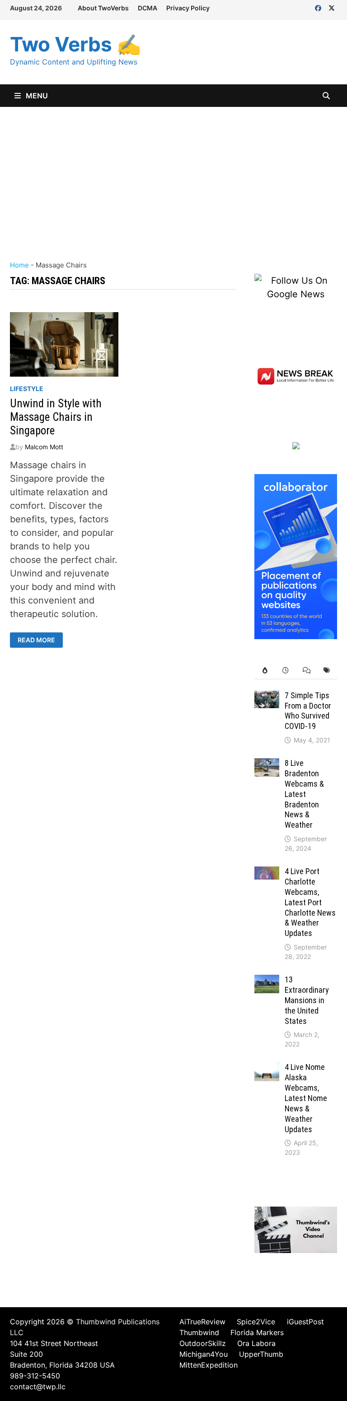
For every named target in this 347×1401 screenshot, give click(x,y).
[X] (331, 7)
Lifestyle (26, 388)
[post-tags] (326, 670)
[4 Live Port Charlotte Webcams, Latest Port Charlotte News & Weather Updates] (266, 873)
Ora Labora (256, 1343)
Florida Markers (257, 1332)
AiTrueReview (202, 1321)
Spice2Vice (256, 1321)
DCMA (147, 8)
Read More (36, 640)
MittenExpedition (208, 1364)
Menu (36, 95)
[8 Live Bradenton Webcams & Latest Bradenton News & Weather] (266, 765)
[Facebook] (319, 7)
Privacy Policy (188, 8)
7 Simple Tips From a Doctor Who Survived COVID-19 (308, 711)
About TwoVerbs (103, 8)
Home (19, 265)
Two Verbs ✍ (75, 44)
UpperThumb (261, 1354)
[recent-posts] (285, 670)
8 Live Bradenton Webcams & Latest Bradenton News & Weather (304, 794)
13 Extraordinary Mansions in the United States (307, 1000)
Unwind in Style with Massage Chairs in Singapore (56, 417)
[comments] (306, 670)
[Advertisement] (173, 174)
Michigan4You (203, 1354)
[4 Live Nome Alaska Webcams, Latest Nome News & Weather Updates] (266, 1069)
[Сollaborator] (295, 555)
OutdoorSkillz (202, 1343)
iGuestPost (305, 1321)
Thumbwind (199, 1332)
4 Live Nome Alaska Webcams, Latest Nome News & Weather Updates (306, 1098)
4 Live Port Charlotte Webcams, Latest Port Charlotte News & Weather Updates (310, 902)
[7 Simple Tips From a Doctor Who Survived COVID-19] (266, 697)
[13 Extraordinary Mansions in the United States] (266, 981)
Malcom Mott (44, 447)
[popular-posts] (264, 670)
